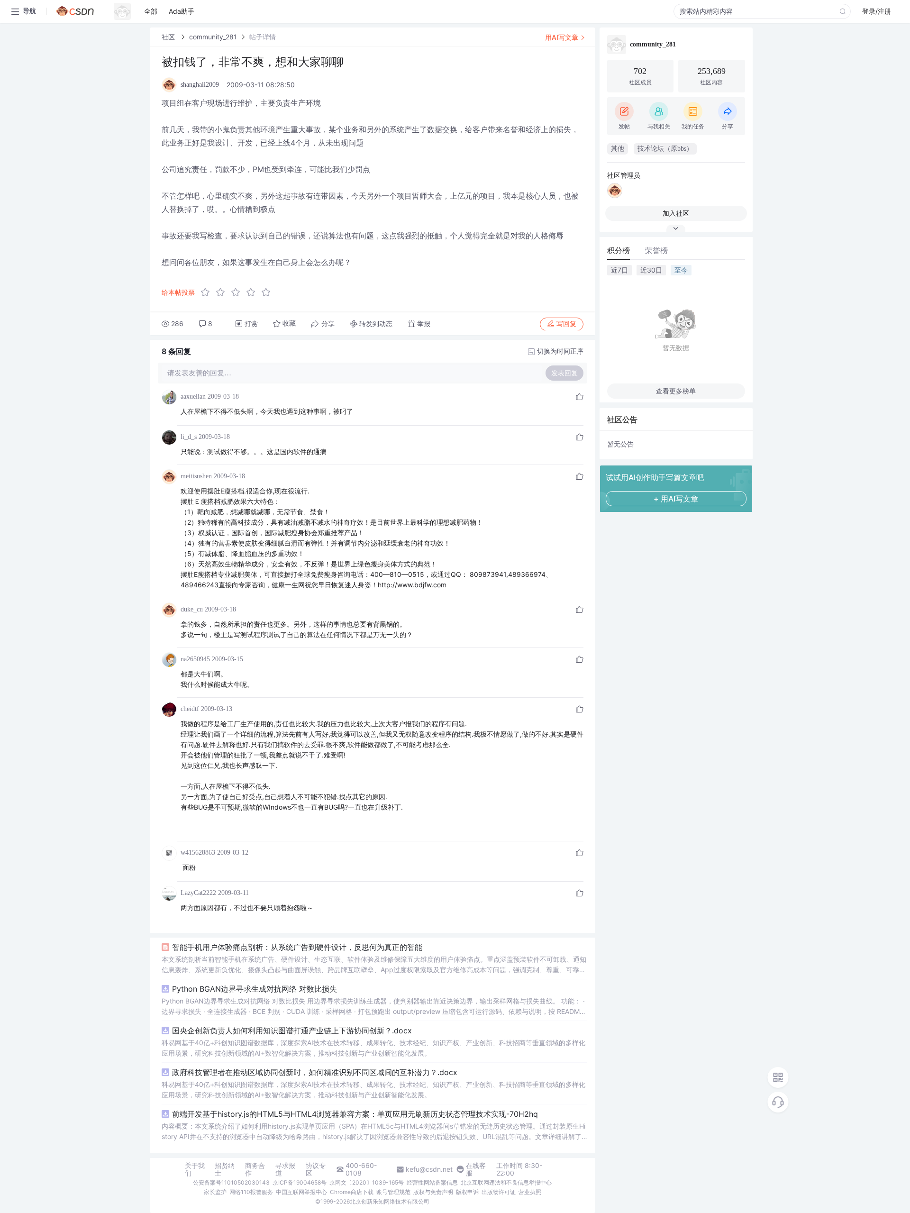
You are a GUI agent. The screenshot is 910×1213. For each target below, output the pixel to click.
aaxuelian (193, 396)
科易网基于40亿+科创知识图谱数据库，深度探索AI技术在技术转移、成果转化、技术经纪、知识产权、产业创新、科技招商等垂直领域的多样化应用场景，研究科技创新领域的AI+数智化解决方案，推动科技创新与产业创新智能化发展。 (373, 1048)
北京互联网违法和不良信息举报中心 (506, 1182)
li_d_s (189, 436)
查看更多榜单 (676, 391)
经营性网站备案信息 (432, 1182)
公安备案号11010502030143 (231, 1182)
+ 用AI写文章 (676, 498)
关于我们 (195, 1169)
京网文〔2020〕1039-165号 (366, 1182)
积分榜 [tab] (618, 250)
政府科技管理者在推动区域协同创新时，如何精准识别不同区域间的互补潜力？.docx (314, 1072)
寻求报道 (285, 1169)
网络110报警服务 (251, 1191)
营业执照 (530, 1191)
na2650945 (195, 659)
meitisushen (196, 476)
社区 (169, 37)
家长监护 (215, 1191)
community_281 (213, 37)
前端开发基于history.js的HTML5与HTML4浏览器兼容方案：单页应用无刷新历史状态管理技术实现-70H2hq (355, 1114)
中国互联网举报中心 (301, 1191)
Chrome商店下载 (351, 1191)
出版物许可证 (499, 1191)
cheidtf (190, 708)
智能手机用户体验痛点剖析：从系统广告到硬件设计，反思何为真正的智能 (297, 947)
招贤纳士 (225, 1169)
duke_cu (192, 609)
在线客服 (476, 1169)
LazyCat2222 (198, 892)
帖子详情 (262, 37)
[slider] (238, 292)
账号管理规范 (393, 1191)
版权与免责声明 (433, 1191)
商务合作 (255, 1169)
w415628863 (198, 852)
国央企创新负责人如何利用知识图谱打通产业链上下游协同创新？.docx (292, 1030)
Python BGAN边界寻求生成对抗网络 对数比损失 (254, 989)
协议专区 (316, 1169)
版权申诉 (467, 1191)
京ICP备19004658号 (300, 1182)
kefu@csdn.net (429, 1169)
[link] (169, 37)
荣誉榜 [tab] (656, 250)
